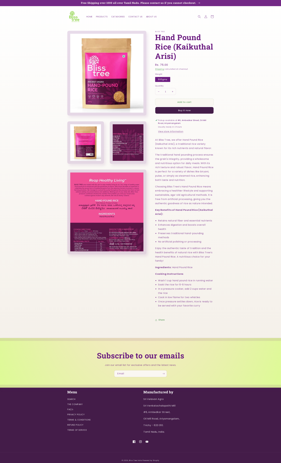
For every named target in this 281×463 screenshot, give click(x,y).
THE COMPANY (75, 404)
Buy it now (184, 110)
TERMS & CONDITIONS (79, 419)
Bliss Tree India (135, 460)
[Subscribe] (163, 373)
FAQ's (70, 409)
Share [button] (162, 319)
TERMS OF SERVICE (77, 430)
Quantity (159, 85)
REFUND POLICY (75, 424)
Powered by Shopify (151, 460)
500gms (162, 79)
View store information (170, 131)
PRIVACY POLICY (76, 414)
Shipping (159, 69)
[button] (199, 16)
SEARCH (71, 399)
